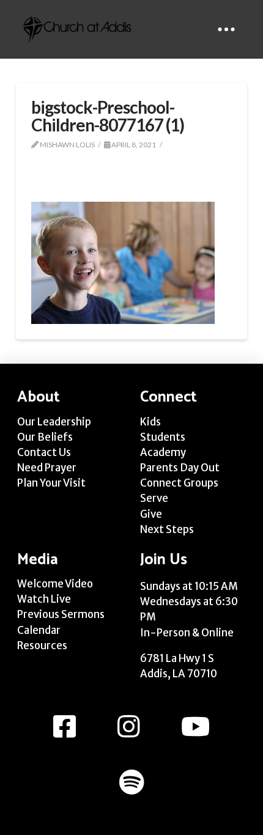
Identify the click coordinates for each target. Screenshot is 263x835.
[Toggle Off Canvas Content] (226, 29)
